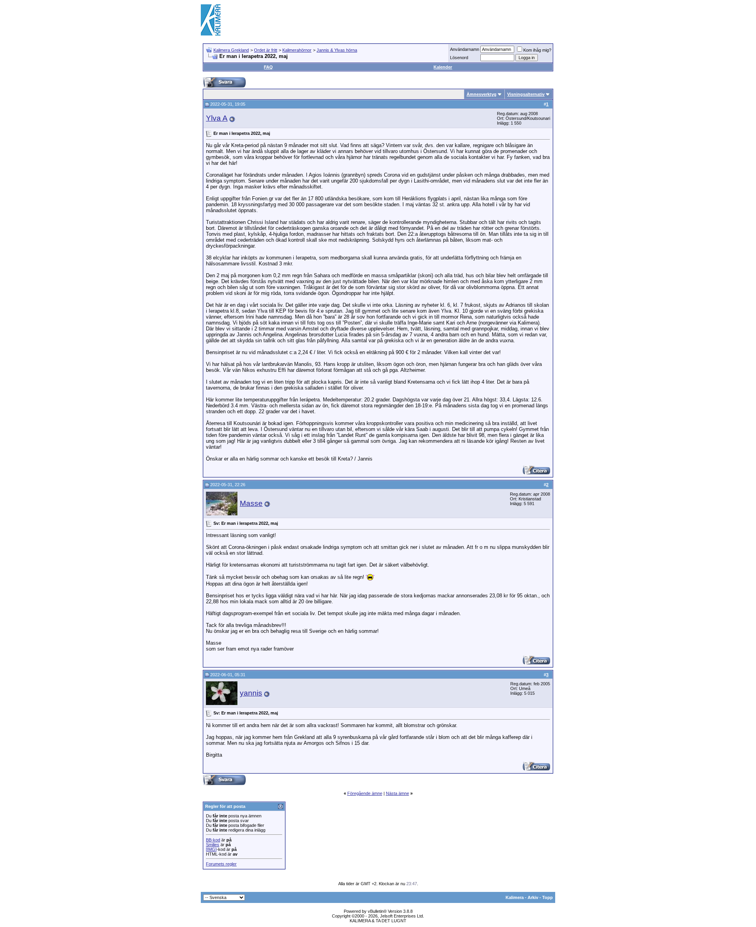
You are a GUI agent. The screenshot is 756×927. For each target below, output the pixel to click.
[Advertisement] (412, 19)
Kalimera (515, 897)
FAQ (268, 67)
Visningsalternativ (526, 94)
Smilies (212, 844)
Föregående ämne (364, 793)
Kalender (443, 67)
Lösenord (459, 57)
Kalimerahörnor (296, 50)
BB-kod (213, 839)
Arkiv (533, 897)
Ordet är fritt (265, 50)
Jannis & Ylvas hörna (337, 50)
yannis (251, 693)
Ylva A (217, 118)
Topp (547, 897)
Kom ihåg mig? (537, 50)
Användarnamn (464, 49)
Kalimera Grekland (231, 50)
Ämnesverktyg (482, 94)
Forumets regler (221, 864)
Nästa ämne (397, 793)
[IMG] (211, 849)
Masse (251, 503)
